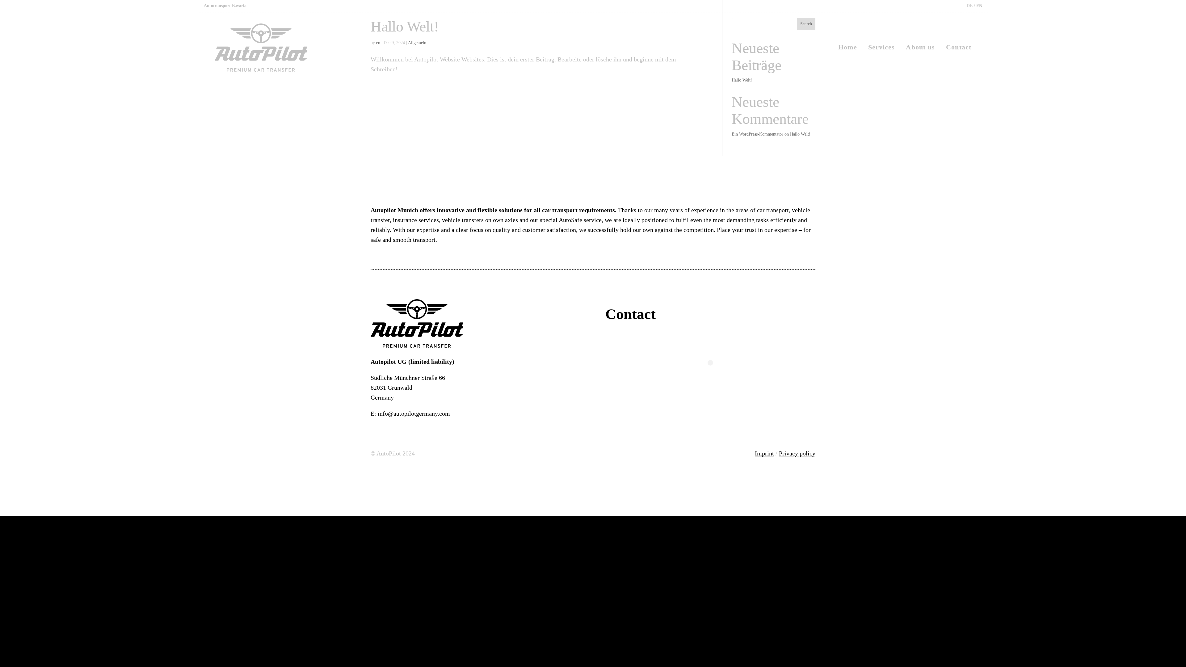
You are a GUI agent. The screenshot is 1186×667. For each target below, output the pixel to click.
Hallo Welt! (800, 134)
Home (847, 48)
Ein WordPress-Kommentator (757, 134)
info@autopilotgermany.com (414, 413)
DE (970, 5)
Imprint (764, 453)
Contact (958, 48)
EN (979, 5)
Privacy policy (797, 453)
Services (881, 48)
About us (920, 48)
